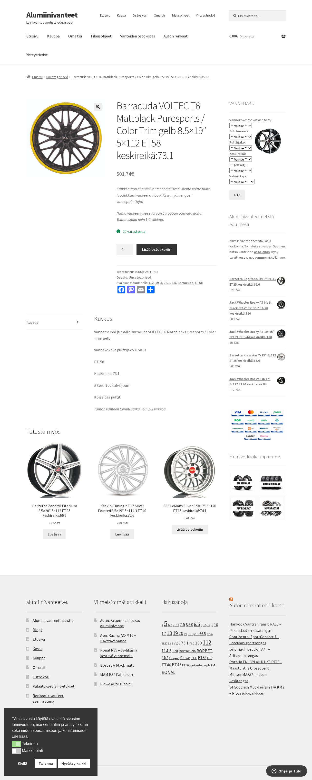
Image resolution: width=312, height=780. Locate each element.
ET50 (185, 665)
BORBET (204, 650)
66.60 (164, 643)
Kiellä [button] (22, 763)
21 (185, 634)
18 (169, 633)
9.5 (204, 625)
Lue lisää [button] (20, 736)
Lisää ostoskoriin (156, 249)
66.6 (210, 634)
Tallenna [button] (46, 763)
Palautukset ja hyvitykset (54, 686)
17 (164, 633)
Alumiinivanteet (52, 15)
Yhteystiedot (205, 15)
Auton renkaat (176, 36)
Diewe (185, 657)
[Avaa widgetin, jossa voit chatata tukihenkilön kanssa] (286, 771)
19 (157, 283)
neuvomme (257, 257)
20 (180, 633)
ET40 (166, 665)
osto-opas (262, 252)
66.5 (202, 633)
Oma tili (159, 15)
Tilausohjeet (180, 15)
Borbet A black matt (117, 665)
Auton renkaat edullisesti (257, 605)
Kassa (121, 15)
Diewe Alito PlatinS (116, 683)
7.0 (177, 625)
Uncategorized (57, 77)
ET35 (202, 657)
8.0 (190, 624)
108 (198, 643)
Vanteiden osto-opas (137, 36)
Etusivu (105, 15)
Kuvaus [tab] (32, 322)
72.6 (177, 643)
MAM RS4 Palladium (116, 674)
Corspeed (174, 658)
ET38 (209, 658)
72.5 (170, 643)
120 (175, 650)
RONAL (169, 672)
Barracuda (186, 283)
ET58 (199, 283)
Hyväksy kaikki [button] (73, 763)
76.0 (192, 643)
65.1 (196, 634)
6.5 (170, 625)
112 (151, 283)
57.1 (190, 634)
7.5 (182, 624)
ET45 (176, 665)
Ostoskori (140, 15)
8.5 (174, 283)
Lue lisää (54, 534)
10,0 (210, 625)
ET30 (194, 658)
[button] (98, 107)
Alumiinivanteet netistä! (53, 620)
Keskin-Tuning (198, 665)
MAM (211, 665)
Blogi (37, 629)
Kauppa (53, 36)
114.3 (166, 650)
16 (216, 624)
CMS (165, 657)
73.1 (167, 283)
